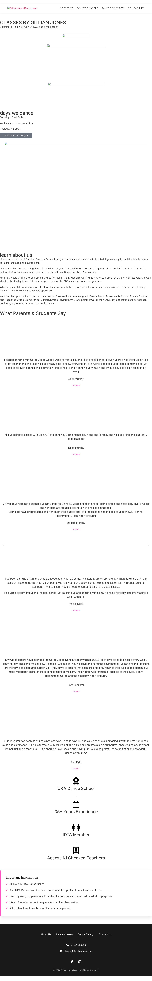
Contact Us (136, 8)
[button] (3, 545)
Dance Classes (87, 8)
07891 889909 (78, 945)
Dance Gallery (113, 8)
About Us (66, 8)
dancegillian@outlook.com (78, 951)
